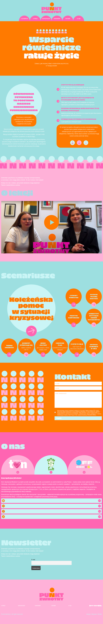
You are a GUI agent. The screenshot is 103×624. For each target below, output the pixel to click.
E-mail (33, 559)
